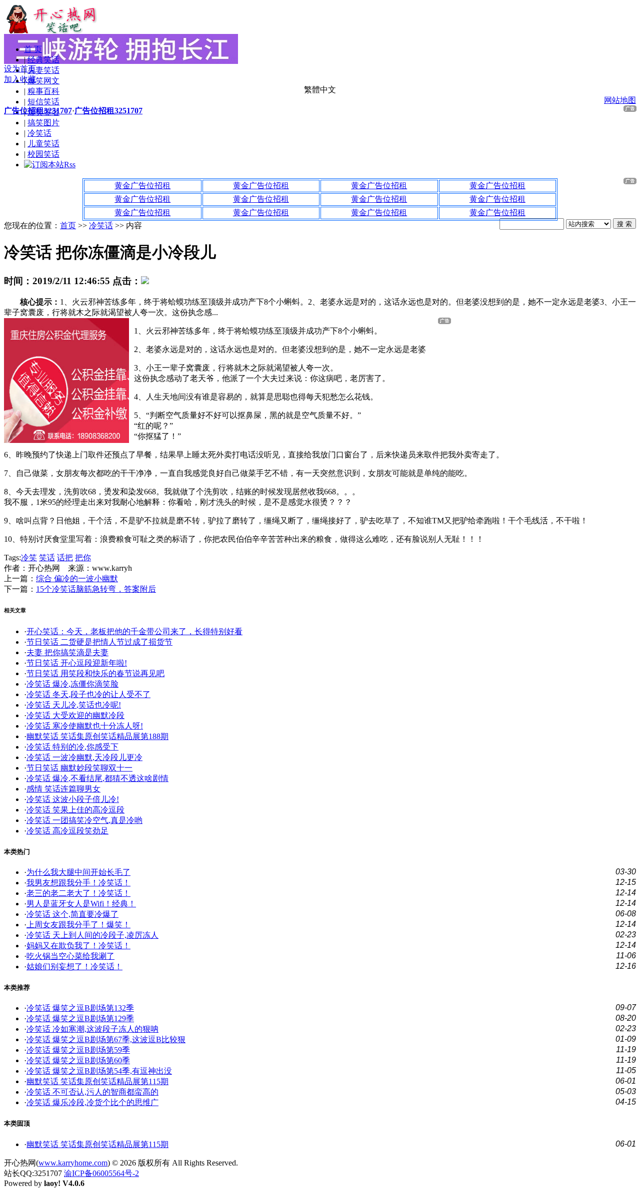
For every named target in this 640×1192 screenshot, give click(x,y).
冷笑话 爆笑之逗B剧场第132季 (80, 1008)
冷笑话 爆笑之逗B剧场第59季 (78, 1050)
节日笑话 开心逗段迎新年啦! (76, 663)
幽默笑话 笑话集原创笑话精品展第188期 (97, 736)
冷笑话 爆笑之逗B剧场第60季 (78, 1060)
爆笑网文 (44, 80)
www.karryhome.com (73, 1163)
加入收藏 (20, 79)
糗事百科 (44, 91)
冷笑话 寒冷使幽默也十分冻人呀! (84, 726)
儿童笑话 (44, 143)
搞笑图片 (44, 122)
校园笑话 (44, 154)
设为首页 (20, 68)
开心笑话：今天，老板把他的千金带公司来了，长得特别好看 (134, 631)
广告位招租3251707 (38, 110)
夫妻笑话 (44, 70)
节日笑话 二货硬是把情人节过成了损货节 (99, 642)
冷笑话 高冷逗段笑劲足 (67, 830)
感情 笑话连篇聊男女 (63, 789)
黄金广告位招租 (142, 185)
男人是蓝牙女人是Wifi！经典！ (81, 903)
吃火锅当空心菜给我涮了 (70, 956)
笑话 (47, 557)
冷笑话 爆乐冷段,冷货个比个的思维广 (92, 1102)
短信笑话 (44, 101)
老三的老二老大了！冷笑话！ (78, 893)
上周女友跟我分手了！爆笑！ (78, 924)
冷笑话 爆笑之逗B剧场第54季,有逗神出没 (99, 1071)
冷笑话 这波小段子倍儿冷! (72, 799)
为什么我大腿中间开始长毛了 (78, 872)
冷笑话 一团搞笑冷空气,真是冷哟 (84, 820)
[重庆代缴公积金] (66, 440)
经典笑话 (44, 59)
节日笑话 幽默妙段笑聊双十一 (79, 768)
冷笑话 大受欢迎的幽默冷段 (75, 715)
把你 (83, 557)
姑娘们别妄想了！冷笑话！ (74, 966)
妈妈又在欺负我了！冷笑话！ (78, 945)
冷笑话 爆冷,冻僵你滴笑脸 (72, 684)
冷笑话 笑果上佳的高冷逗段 (75, 809)
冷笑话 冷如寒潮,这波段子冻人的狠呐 (92, 1029)
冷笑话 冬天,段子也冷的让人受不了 (88, 694)
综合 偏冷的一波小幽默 (77, 578)
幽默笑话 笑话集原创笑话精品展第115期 (97, 1081)
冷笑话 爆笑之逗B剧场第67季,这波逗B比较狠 (106, 1039)
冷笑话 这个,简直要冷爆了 (72, 914)
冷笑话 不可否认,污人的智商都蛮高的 (92, 1092)
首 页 (33, 49)
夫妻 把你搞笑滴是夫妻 (67, 652)
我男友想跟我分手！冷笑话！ (78, 882)
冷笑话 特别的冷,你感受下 (72, 747)
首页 (68, 225)
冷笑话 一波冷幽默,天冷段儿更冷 (84, 757)
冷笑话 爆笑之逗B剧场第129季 (80, 1018)
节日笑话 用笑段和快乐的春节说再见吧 (95, 673)
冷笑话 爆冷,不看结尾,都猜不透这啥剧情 (97, 778)
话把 (65, 557)
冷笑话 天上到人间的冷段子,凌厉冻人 (92, 935)
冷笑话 (40, 133)
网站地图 (620, 100)
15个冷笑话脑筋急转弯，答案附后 (96, 589)
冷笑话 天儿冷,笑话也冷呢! (73, 705)
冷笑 (29, 557)
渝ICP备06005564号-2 (101, 1173)
